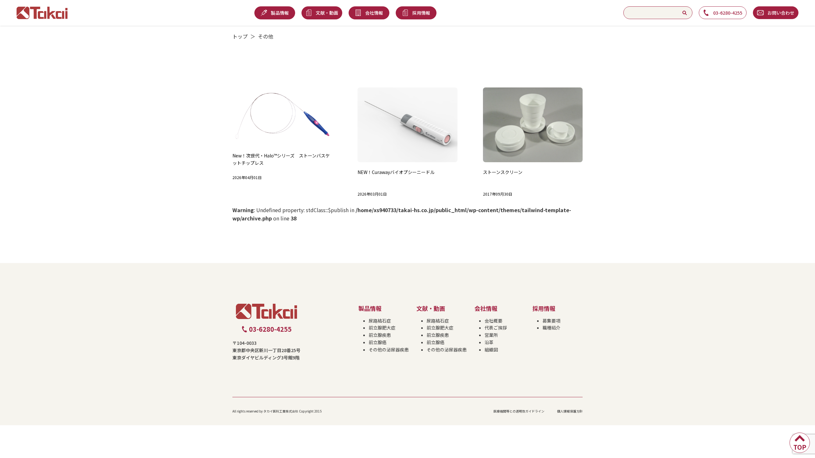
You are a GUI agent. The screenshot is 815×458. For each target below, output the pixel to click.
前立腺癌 (377, 342)
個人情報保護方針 (570, 411)
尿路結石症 (380, 320)
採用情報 (543, 308)
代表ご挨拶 (496, 327)
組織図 (491, 349)
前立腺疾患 (380, 335)
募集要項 (551, 320)
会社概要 (493, 320)
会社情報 (485, 308)
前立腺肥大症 (382, 327)
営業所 (491, 335)
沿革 (489, 342)
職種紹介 (551, 327)
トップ (240, 36)
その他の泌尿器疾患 (389, 349)
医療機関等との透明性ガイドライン (518, 411)
